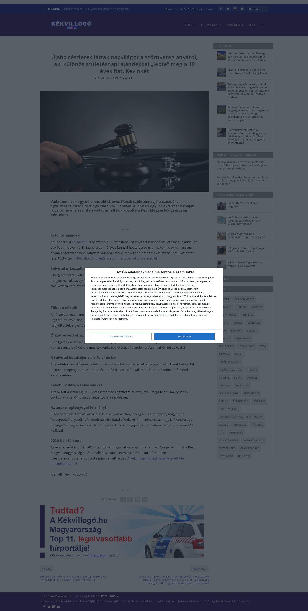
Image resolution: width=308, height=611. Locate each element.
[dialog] (154, 305)
